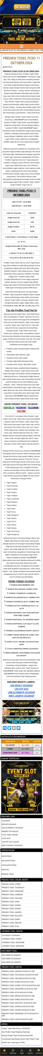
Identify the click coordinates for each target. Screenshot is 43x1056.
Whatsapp (13, 1053)
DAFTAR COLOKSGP (9, 824)
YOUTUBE (21, 411)
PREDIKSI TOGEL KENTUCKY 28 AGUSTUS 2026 (19, 1003)
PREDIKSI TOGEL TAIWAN (11, 905)
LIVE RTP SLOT (22, 689)
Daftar (37, 745)
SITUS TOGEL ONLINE (10, 835)
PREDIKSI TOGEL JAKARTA (12, 912)
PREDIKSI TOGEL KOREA (11, 919)
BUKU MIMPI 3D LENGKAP (11, 959)
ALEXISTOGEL (6, 856)
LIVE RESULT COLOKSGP (21, 685)
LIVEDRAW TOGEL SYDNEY (12, 939)
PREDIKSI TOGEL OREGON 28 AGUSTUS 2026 (18, 996)
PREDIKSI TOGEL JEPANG (11, 909)
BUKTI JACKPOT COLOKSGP (21, 695)
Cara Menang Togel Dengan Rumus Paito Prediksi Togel (20, 1039)
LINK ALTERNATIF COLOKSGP (21, 692)
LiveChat (39, 1053)
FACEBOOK (21, 407)
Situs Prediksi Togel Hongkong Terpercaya (16, 1032)
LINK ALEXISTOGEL (8, 861)
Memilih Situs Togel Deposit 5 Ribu (13, 1042)
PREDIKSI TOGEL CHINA (10, 902)
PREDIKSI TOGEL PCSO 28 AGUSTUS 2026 (17, 992)
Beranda (4, 1053)
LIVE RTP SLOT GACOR (10, 842)
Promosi (30, 1053)
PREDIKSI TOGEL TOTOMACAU (13, 887)
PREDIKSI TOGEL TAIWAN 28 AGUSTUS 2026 (18, 982)
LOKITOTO (5, 870)
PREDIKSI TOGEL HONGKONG (13, 891)
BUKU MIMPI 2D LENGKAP (11, 955)
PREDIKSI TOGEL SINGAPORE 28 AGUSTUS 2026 (19, 989)
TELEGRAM (33, 407)
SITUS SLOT (6, 838)
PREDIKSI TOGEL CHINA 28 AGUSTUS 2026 (17, 1019)
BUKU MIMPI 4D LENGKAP (11, 962)
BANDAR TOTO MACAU (10, 831)
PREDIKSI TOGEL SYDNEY (11, 884)
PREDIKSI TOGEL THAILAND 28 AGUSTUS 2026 (18, 978)
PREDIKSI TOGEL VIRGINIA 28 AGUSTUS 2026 (18, 971)
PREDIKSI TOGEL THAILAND (12, 898)
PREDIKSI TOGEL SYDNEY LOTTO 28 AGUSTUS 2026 (21, 985)
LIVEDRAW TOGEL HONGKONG (13, 946)
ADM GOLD (8, 67)
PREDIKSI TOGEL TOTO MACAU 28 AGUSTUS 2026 (20, 975)
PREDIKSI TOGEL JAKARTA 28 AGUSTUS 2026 (18, 1010)
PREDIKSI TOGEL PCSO (10, 926)
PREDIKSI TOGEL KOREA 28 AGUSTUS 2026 (17, 999)
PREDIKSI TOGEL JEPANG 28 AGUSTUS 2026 (18, 1006)
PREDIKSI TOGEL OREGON (11, 923)
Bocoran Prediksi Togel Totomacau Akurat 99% (17, 1035)
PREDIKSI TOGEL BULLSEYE (12, 916)
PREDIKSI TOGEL (7, 874)
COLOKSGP (6, 821)
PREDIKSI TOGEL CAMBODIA (12, 895)
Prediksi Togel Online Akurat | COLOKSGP (16, 1028)
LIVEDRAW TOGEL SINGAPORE (13, 942)
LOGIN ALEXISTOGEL (9, 865)
